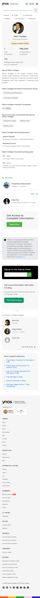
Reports (4, 454)
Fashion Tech (25, 121)
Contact (4, 438)
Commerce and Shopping (13, 93)
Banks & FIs (32, 18)
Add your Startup (6, 552)
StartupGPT (5, 516)
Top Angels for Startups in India (10, 561)
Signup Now (14, 224)
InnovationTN (6, 501)
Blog (3, 460)
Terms (4, 442)
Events (4, 425)
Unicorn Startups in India (16, 381)
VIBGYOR (5, 504)
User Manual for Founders (9, 537)
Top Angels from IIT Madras (9, 564)
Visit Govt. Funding (20, 300)
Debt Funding (6, 485)
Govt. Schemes (19, 18)
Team (3, 429)
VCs (3, 476)
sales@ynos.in (20, 257)
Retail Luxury (8, 126)
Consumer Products (11, 98)
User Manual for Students (9, 540)
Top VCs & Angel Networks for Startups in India (18, 372)
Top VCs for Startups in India (10, 567)
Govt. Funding (6, 482)
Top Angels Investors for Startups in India (20, 361)
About (4, 422)
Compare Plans (6, 525)
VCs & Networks (27, 15)
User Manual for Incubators (9, 543)
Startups (6, 15)
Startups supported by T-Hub (10, 577)
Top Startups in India (14, 377)
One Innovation (6, 497)
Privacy (4, 445)
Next (33, 194)
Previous (9, 178)
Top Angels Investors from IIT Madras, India (18, 366)
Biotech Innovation (7, 494)
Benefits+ (4, 528)
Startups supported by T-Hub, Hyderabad (18, 385)
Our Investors (6, 432)
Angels (16, 15)
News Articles (6, 457)
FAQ (3, 435)
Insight (4, 507)
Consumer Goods (10, 121)
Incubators (7, 18)
